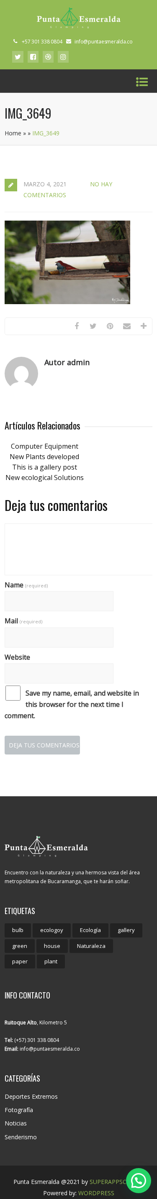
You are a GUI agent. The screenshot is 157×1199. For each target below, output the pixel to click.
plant (50, 961)
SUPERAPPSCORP (114, 1182)
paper (20, 961)
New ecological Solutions (44, 477)
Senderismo (21, 1137)
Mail (23, 620)
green (19, 946)
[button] (138, 1180)
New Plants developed (44, 456)
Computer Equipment (44, 446)
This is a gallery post (44, 467)
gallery (126, 930)
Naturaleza (91, 946)
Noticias (16, 1123)
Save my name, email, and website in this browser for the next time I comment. (72, 704)
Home (13, 133)
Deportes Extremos (31, 1096)
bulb (17, 930)
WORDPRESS (96, 1193)
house (52, 946)
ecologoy (51, 930)
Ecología (90, 930)
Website (17, 657)
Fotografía (19, 1110)
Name (26, 584)
